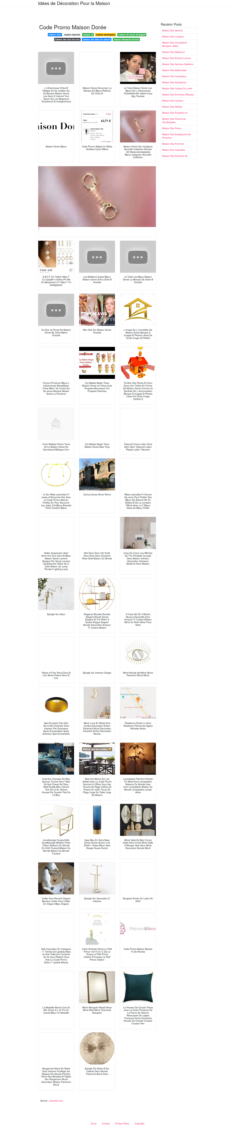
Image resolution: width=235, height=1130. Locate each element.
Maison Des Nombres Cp (175, 155)
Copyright (139, 1123)
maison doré (55, 34)
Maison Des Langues (173, 36)
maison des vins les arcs (67, 39)
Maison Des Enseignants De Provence (176, 136)
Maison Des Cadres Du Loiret (177, 88)
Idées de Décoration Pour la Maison (74, 3)
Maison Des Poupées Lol (175, 112)
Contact (106, 1123)
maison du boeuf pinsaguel (131, 34)
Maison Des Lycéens (172, 100)
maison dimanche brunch (126, 39)
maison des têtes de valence (97, 39)
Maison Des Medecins (173, 52)
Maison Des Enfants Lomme (176, 58)
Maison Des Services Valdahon (178, 64)
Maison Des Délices (172, 106)
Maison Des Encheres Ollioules (178, 94)
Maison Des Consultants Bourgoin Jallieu (174, 44)
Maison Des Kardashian (174, 82)
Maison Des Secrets (172, 30)
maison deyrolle (72, 34)
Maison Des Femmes (173, 143)
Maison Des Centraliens (174, 76)
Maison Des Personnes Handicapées (174, 120)
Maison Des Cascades (173, 149)
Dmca (94, 1123)
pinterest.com (56, 1100)
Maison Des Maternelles (174, 70)
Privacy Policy (122, 1123)
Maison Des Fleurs (171, 128)
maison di (88, 34)
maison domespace (105, 34)
